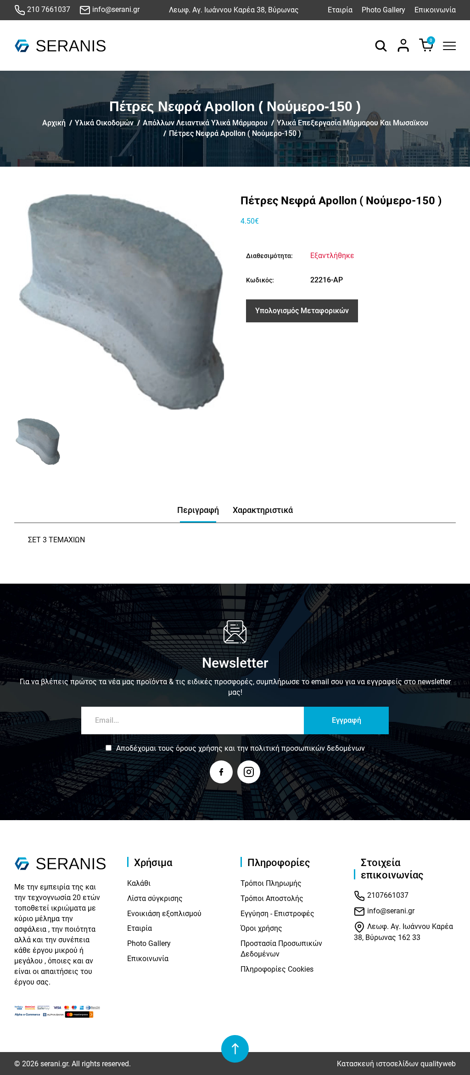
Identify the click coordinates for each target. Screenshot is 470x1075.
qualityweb (438, 1063)
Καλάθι (139, 883)
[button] (25, 441)
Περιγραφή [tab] (198, 510)
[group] (121, 302)
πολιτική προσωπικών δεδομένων (307, 748)
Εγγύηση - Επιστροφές (277, 913)
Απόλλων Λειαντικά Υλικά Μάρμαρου (205, 122)
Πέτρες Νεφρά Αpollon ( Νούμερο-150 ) (235, 133)
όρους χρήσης (199, 748)
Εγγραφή (346, 720)
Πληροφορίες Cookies (277, 969)
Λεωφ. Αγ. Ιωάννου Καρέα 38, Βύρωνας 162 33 (403, 932)
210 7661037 (47, 9)
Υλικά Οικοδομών (104, 122)
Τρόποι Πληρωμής (271, 883)
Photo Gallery (383, 10)
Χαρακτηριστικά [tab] (263, 510)
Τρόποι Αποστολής (272, 898)
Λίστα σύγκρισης (155, 898)
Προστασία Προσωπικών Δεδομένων (281, 948)
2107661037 (386, 895)
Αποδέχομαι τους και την (240, 748)
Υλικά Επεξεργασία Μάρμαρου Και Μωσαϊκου (352, 122)
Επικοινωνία (435, 10)
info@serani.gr (115, 9)
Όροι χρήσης (261, 928)
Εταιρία (340, 10)
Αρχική (54, 122)
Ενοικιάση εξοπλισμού (164, 913)
